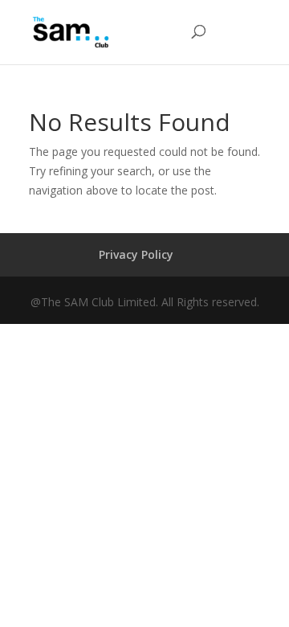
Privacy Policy (136, 254)
